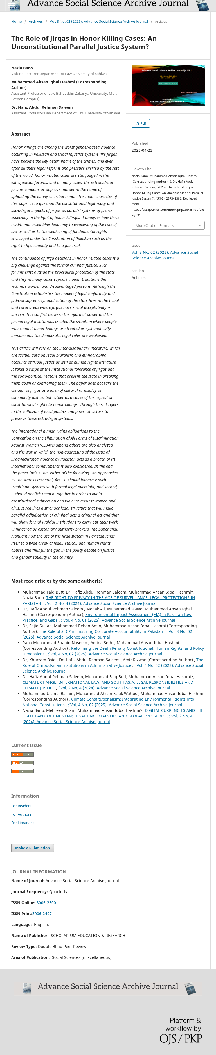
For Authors (21, 814)
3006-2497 (42, 913)
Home (16, 21)
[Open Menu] (11, 5)
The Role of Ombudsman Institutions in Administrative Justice (112, 662)
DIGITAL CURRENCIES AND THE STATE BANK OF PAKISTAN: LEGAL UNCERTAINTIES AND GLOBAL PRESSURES (112, 713)
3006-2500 (46, 902)
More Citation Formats (155, 225)
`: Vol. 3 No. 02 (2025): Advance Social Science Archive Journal (107, 634)
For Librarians (22, 822)
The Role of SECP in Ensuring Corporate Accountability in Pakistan (101, 631)
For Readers (21, 805)
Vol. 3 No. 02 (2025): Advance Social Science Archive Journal (99, 21)
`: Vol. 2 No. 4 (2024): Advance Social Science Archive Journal (101, 603)
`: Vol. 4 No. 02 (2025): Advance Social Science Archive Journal (105, 653)
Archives (36, 21)
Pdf (143, 123)
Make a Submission (32, 847)
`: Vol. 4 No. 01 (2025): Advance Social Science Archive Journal (118, 620)
